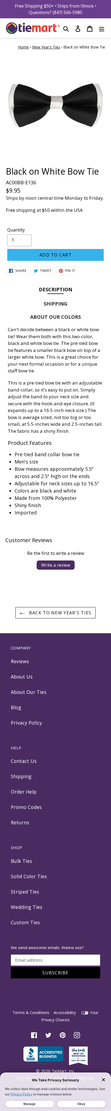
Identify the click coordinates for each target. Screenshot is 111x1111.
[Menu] (101, 28)
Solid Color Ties (29, 876)
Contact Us (24, 761)
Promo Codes (26, 807)
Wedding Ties (26, 907)
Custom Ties (25, 922)
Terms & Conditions (30, 1012)
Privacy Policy (26, 722)
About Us (22, 676)
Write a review (55, 565)
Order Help (24, 791)
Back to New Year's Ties (60, 613)
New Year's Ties (46, 47)
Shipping (21, 776)
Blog (16, 707)
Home (23, 47)
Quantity (16, 230)
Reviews (20, 661)
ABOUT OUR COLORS (55, 317)
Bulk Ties (21, 861)
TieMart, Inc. (63, 1071)
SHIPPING (55, 303)
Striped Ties (25, 891)
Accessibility (65, 1012)
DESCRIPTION (55, 289)
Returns (20, 822)
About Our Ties (28, 692)
